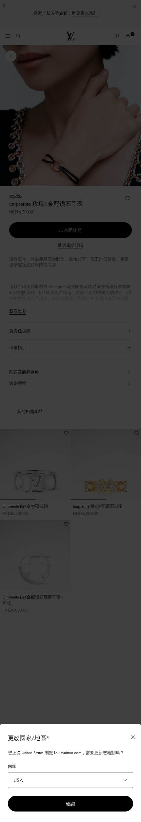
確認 (70, 803)
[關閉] (132, 737)
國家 (12, 766)
